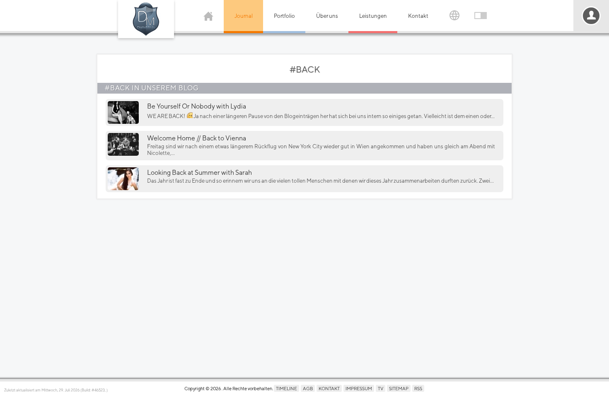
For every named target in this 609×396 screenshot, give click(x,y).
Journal (243, 16)
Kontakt (418, 16)
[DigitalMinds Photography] (146, 19)
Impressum (359, 388)
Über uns (327, 16)
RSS (418, 388)
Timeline (286, 388)
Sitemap (398, 388)
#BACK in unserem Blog (152, 88)
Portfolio (284, 16)
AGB (308, 388)
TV (380, 388)
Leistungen (373, 16)
